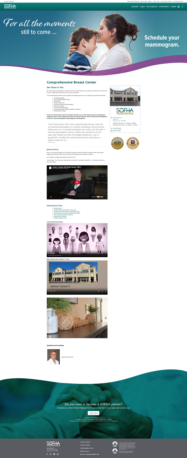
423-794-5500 (10, 1)
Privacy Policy (84, 451)
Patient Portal (167, 1)
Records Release (134, 1)
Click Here (93, 413)
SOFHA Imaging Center (60, 218)
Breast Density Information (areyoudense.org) (66, 211)
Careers (173, 6)
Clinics (142, 6)
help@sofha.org (98, 418)
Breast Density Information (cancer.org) (65, 210)
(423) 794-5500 (50, 448)
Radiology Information (60, 216)
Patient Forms (147, 1)
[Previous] (48, 318)
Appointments (164, 6)
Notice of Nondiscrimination (89, 454)
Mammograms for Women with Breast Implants (67, 213)
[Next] (106, 318)
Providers (134, 6)
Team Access (179, 1)
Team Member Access (86, 448)
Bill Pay (156, 1)
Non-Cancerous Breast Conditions (63, 214)
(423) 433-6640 (58, 118)
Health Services (151, 6)
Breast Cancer (58, 208)
